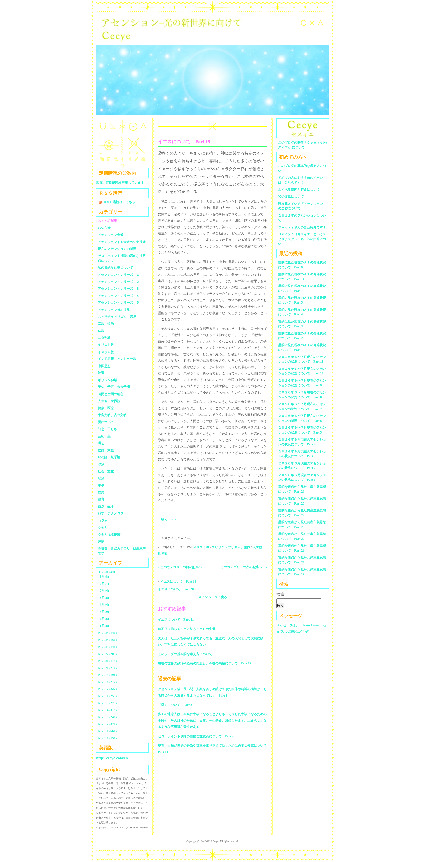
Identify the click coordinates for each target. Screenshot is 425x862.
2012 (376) (107, 724)
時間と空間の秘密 (110, 394)
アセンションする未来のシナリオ (122, 242)
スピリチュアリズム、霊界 (231, 547)
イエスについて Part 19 (184, 141)
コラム (102, 520)
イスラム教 (106, 352)
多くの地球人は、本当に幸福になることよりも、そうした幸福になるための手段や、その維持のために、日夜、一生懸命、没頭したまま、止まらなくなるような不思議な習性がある (212, 720)
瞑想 (101, 443)
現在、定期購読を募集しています (120, 182)
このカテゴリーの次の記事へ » (244, 567)
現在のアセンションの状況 (117, 249)
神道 (101, 373)
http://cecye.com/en (112, 758)
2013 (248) (107, 717)
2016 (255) (107, 696)
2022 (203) (107, 654)
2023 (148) (107, 647)
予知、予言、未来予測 (114, 387)
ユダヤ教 (104, 338)
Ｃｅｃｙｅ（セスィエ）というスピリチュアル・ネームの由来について (302, 239)
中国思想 (104, 366)
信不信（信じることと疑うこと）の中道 (186, 629)
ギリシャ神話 (107, 380)
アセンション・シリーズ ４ (118, 296)
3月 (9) (104, 612)
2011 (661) (107, 731)
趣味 (101, 541)
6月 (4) (104, 590)
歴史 (101, 492)
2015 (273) (107, 703)
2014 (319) (107, 710)
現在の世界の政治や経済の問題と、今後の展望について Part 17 (204, 663)
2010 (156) (107, 738)
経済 (101, 478)
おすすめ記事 (107, 220)
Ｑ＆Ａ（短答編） (110, 534)
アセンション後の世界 (114, 310)
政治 (101, 464)
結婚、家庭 (106, 450)
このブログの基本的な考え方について (185, 654)
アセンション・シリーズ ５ (118, 302)
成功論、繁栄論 (109, 457)
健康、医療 (106, 408)
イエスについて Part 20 (176, 589)
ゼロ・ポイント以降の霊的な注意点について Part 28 (196, 736)
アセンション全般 (110, 235)
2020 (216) (107, 668)
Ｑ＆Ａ (104, 527)
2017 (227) (107, 689)
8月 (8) (104, 576)
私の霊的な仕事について (115, 267)
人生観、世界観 (109, 401)
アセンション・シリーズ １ (118, 274)
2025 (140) (107, 633)
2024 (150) (107, 640)
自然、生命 (106, 506)
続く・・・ (169, 519)
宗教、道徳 (106, 324)
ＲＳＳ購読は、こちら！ (120, 202)
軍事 (101, 485)
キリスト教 (201, 547)
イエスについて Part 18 (178, 581)
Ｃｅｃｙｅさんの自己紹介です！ (302, 227)
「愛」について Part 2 (175, 705)
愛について (106, 422)
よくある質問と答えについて (299, 189)
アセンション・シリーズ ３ (118, 288)
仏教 (101, 331)
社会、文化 (106, 471)
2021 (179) (107, 661)
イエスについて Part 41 (176, 619)
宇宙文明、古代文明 (112, 415)
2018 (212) (107, 682)
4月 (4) (104, 604)
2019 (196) (107, 675)
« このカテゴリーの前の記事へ (180, 567)
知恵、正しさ (107, 429)
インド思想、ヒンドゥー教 (117, 359)
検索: (280, 594)
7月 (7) (104, 584)
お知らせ (104, 228)
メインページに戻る (212, 597)
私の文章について (291, 196)
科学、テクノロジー (112, 513)
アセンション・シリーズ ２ (118, 282)
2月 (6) (104, 619)
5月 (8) (104, 598)
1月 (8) (104, 626)
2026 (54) (106, 572)
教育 (101, 499)
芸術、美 (104, 436)
